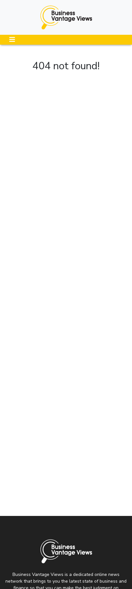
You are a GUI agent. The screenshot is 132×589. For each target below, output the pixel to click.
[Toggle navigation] (12, 40)
